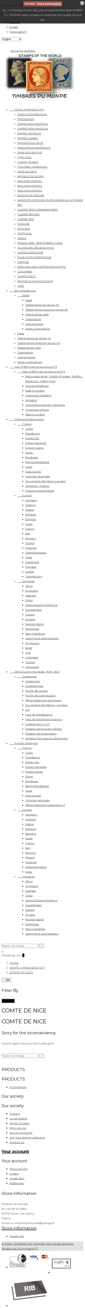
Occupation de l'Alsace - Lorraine (46, 705)
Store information (19, 1228)
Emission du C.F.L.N (37, 724)
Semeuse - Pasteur (37, 485)
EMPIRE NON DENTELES (32, 123)
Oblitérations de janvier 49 (42, 304)
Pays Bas (30, 566)
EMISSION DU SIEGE (30, 142)
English (13, 27)
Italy (27, 533)
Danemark (32, 562)
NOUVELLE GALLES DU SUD (35, 281)
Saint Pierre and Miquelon (42, 638)
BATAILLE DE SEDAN (30, 176)
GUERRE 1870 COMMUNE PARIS (37, 209)
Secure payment (20, 1133)
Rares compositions (37, 328)
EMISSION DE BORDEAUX (34, 147)
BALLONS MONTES (29, 181)
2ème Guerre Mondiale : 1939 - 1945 (34, 671)
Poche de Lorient (36, 690)
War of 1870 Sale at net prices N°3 (41, 371)
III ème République (37, 462)
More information (49, 3)
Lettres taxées (34, 324)
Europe (24, 495)
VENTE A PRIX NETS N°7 (26, 109)
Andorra (30, 505)
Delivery (14, 1113)
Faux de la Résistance (39, 714)
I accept (29, 3)
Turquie (30, 662)
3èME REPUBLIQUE (29, 152)
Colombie (31, 657)
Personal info (18, 1169)
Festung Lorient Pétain (39, 490)
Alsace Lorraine (35, 414)
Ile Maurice (32, 643)
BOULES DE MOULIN (30, 195)
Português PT (17, 31)
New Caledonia (35, 633)
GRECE (21, 238)
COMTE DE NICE (27, 162)
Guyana (30, 619)
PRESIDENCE (25, 119)
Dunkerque (27, 676)
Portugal (30, 547)
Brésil (28, 647)
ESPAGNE (23, 223)
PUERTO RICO (26, 276)
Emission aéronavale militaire (43, 728)
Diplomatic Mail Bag (38, 395)
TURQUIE (23, 262)
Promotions (17, 1087)
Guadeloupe (33, 609)
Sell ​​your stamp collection (27, 1137)
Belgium (30, 514)
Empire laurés (34, 771)
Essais (23, 295)
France (24, 424)
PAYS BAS (23, 228)
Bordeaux (31, 457)
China (29, 600)
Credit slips (16, 1178)
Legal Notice (18, 1118)
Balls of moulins (34, 390)
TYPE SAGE (24, 157)
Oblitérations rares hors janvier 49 (46, 309)
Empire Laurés (34, 447)
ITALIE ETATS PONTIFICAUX (34, 257)
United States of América (41, 900)
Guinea (29, 614)
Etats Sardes (33, 471)
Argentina (31, 590)
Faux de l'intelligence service (43, 719)
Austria (29, 509)
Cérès (29, 428)
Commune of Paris (37, 409)
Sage (28, 466)
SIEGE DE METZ (27, 171)
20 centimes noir (22, 290)
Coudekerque (34, 686)
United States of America (41, 605)
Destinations (33, 319)
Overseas (25, 581)
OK (6, 980)
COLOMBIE (24, 271)
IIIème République (37, 786)
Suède (29, 571)
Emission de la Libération (41, 733)
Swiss (28, 557)
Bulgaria (30, 519)
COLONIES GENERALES (32, 166)
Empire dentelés (35, 443)
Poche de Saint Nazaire (40, 695)
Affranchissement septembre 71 (45, 805)
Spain (29, 524)
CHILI (20, 285)
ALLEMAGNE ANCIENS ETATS (35, 247)
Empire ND (32, 438)
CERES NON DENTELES (32, 114)
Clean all (8, 1000)
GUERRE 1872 (25, 219)
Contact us (16, 1142)
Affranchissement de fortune (43, 700)
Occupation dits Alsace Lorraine (45, 481)
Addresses (16, 1183)
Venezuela (32, 666)
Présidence (32, 433)
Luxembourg (33, 576)
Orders (14, 1173)
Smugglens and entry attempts (45, 404)
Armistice (31, 400)
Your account (15, 1151)
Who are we (17, 1128)
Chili (28, 652)
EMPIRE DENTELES (29, 133)
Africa (29, 586)
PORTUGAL (24, 233)
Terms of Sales (19, 1123)
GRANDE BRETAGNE (30, 252)
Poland (29, 543)
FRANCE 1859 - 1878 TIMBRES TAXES (40, 243)
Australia (30, 595)
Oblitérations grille (37, 314)
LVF (27, 709)
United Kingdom (35, 552)
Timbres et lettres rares (26, 419)
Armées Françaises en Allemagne (46, 738)
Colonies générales (37, 476)
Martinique (32, 628)
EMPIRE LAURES (27, 138)
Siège (29, 452)
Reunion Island (34, 624)
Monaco (30, 538)
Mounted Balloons (37, 385)
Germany (31, 500)
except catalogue (23, 743)
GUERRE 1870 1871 (28, 214)
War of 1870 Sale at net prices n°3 (33, 366)
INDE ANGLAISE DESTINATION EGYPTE (41, 266)
